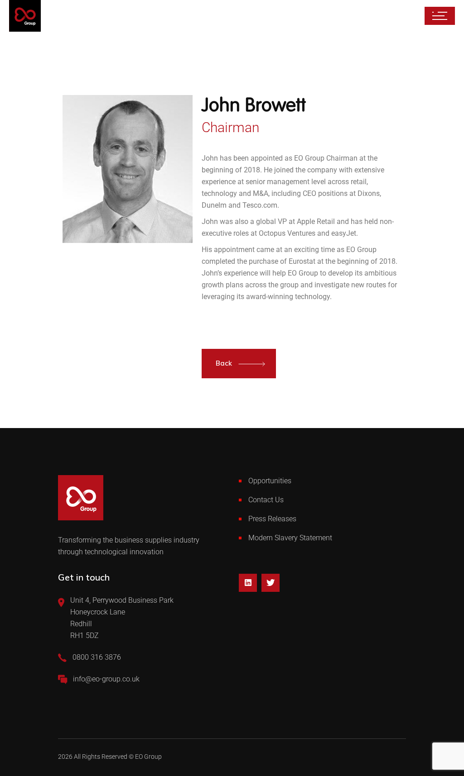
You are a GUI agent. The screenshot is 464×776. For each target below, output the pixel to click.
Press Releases (272, 518)
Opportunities (269, 480)
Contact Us (266, 499)
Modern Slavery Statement (290, 537)
